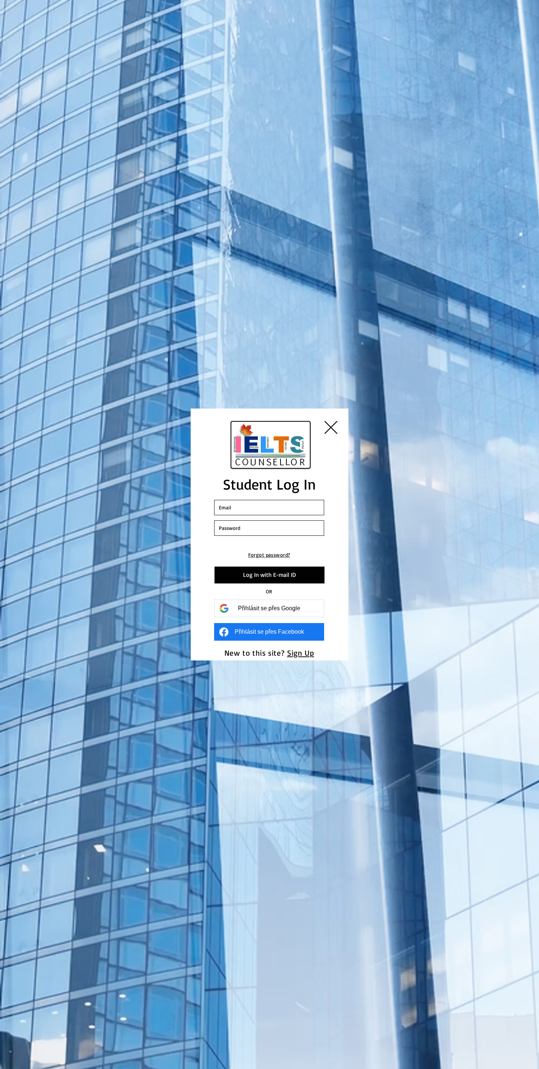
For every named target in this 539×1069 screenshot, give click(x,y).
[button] (330, 427)
